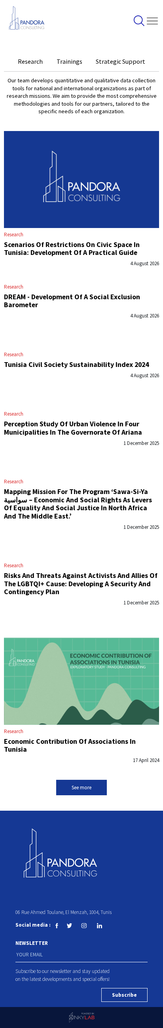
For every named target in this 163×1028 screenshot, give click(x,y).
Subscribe (124, 995)
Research (13, 234)
